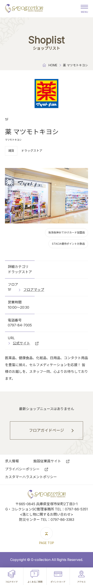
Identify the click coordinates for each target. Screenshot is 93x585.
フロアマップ (33, 290)
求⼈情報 (12, 461)
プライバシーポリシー (22, 469)
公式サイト (21, 343)
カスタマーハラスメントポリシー (31, 477)
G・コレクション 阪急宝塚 (24, 8)
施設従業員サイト (47, 461)
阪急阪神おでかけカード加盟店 (66, 232)
